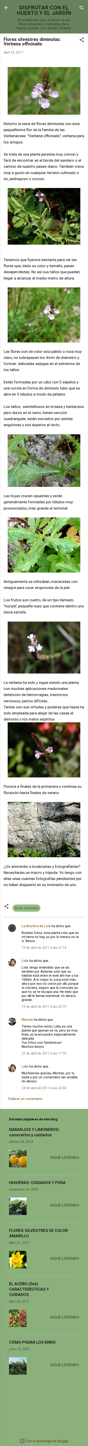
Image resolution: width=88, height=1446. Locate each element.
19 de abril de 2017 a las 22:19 (44, 1007)
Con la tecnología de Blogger (47, 1441)
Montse (27, 1020)
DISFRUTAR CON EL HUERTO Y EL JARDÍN (44, 10)
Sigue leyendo (64, 1157)
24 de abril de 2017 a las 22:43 (44, 1088)
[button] (81, 40)
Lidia (25, 961)
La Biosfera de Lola (36, 926)
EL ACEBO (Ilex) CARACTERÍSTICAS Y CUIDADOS (29, 1289)
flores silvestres (26, 908)
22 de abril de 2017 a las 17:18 (44, 1053)
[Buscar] (81, 8)
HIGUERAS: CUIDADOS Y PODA (37, 1182)
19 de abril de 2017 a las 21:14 (44, 948)
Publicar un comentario (25, 1099)
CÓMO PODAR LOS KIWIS (32, 1342)
